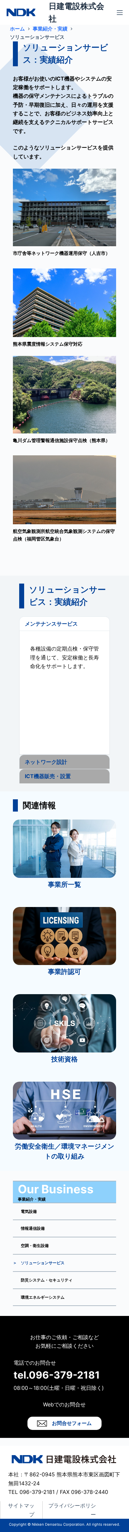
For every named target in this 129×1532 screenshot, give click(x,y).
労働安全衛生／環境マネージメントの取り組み (64, 1151)
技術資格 (64, 1059)
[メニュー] (120, 13)
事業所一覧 (64, 884)
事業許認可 (64, 972)
